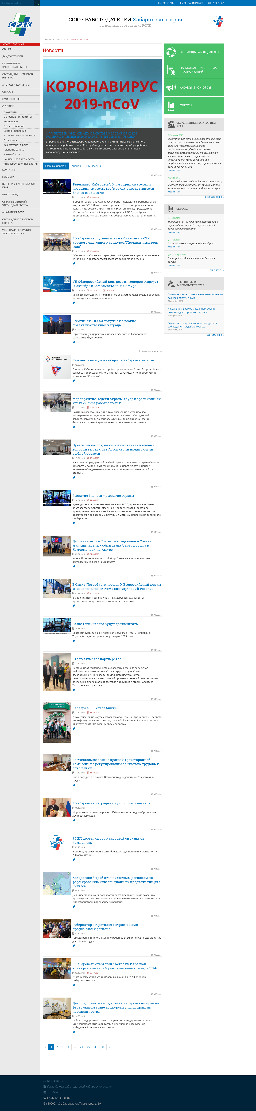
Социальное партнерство (19, 159)
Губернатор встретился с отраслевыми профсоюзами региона (105, 927)
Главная (47, 39)
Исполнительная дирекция (20, 135)
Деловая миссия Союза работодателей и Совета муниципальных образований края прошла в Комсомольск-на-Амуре (111, 545)
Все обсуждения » (214, 197)
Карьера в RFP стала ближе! (94, 708)
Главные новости (55, 166)
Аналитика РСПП (13, 212)
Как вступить (166, 3)
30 (95, 1047)
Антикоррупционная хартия (21, 163)
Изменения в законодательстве (15, 65)
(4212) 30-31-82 (216, 3)
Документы (10, 112)
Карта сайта (55, 1081)
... (75, 1047)
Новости (8, 176)
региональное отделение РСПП (125, 25)
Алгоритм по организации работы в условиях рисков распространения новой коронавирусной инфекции (92, 135)
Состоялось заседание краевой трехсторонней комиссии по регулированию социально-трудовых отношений (115, 764)
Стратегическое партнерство (96, 659)
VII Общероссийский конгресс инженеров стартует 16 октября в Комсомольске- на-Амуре (115, 283)
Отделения (10, 140)
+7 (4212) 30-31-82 (58, 1098)
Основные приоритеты (18, 116)
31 (103, 1047)
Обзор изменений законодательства (15, 203)
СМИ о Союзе (11, 99)
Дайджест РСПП (12, 56)
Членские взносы (14, 149)
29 (88, 1047)
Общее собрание (14, 126)
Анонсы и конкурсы (16, 84)
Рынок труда (10, 194)
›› (109, 1047)
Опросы (7, 91)
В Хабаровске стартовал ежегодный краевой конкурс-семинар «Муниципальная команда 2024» (114, 966)
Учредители (11, 121)
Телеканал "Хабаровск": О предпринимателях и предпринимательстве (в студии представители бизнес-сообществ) (113, 188)
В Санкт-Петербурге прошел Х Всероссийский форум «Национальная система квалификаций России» (116, 586)
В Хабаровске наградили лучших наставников (111, 803)
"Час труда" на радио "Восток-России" (16, 231)
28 (81, 1047)
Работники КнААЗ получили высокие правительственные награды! (104, 323)
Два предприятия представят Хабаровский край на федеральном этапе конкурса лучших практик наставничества (115, 1007)
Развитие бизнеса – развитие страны (103, 495)
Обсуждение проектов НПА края (17, 75)
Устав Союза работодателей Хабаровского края (79, 1086)
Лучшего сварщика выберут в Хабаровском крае (113, 360)
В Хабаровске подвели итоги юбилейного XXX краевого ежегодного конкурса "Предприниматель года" (115, 242)
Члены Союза (12, 154)
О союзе (8, 106)
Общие (6, 49)
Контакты (8, 169)
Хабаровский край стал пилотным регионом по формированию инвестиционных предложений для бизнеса (116, 882)
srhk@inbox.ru (56, 1092)
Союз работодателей (125, 19)
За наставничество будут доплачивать (105, 624)
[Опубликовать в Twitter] (73, 220)
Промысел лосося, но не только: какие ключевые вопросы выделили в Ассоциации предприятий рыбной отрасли (113, 449)
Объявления (94, 166)
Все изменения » (215, 335)
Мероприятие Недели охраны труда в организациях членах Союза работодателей (116, 401)
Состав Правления (15, 130)
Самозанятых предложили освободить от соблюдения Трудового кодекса (192, 324)
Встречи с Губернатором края (18, 185)
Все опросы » (217, 270)
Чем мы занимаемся (191, 3)
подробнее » (174, 169)
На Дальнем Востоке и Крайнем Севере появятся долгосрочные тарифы (191, 310)
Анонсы (76, 166)
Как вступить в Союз (16, 145)
